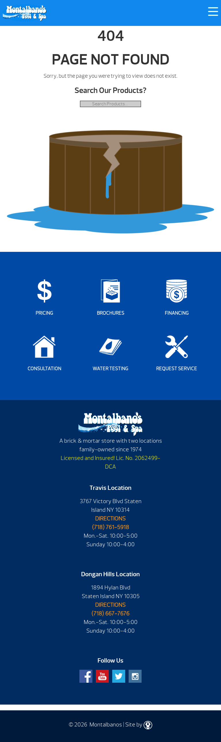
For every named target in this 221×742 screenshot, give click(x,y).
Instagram (135, 676)
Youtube (102, 676)
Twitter (118, 676)
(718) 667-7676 (110, 613)
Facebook (85, 676)
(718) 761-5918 (110, 527)
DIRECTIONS (110, 518)
